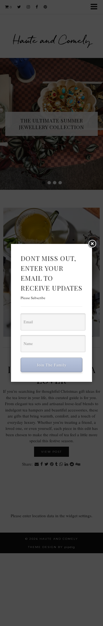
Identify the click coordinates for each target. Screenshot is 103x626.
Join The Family (51, 365)
